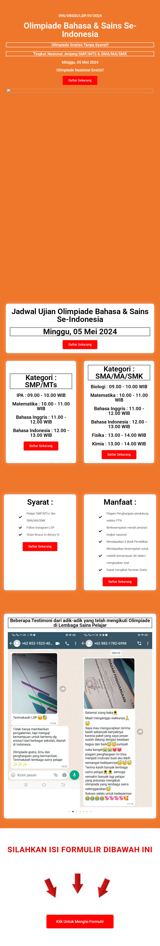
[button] (12, 720)
